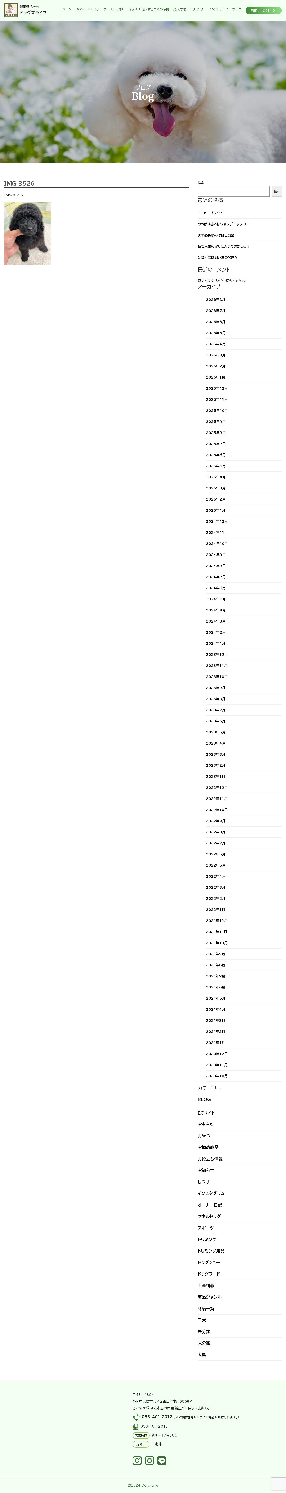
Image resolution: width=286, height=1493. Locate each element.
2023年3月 (215, 754)
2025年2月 (215, 499)
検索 (201, 183)
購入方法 (178, 9)
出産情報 (206, 1285)
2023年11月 (216, 665)
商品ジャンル (210, 1297)
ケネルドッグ (209, 1216)
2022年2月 (215, 898)
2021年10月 (216, 943)
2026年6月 (215, 322)
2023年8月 (215, 699)
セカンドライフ (217, 9)
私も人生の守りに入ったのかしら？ (224, 246)
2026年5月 (215, 333)
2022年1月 (215, 909)
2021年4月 (215, 1009)
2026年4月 (215, 344)
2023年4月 (215, 743)
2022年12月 (217, 787)
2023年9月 (215, 687)
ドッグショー (209, 1262)
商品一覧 (206, 1308)
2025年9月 (215, 421)
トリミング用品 (211, 1251)
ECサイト (206, 1113)
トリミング (196, 9)
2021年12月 (216, 920)
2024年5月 (216, 599)
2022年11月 (216, 798)
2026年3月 (215, 355)
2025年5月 (216, 466)
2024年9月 (215, 554)
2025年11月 (217, 399)
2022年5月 (215, 865)
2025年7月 (215, 443)
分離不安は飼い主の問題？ (218, 257)
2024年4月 (216, 610)
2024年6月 (215, 588)
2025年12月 (217, 388)
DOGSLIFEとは (86, 9)
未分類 (204, 1331)
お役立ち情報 (210, 1159)
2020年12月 (217, 1053)
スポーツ (206, 1228)
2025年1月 (215, 510)
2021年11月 (216, 931)
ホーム (65, 9)
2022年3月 (215, 887)
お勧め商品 (208, 1147)
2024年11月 (217, 532)
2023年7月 (215, 710)
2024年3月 (215, 621)
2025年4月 (216, 477)
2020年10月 (217, 1076)
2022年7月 (215, 843)
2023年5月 (215, 732)
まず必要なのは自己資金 (216, 235)
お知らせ (206, 1170)
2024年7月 (215, 577)
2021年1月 (215, 1042)
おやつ (204, 1136)
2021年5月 (215, 998)
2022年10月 (217, 809)
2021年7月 (215, 976)
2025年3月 (215, 488)
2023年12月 (217, 654)
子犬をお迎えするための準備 (148, 9)
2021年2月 (215, 1031)
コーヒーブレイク (210, 213)
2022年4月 (215, 876)
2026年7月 (215, 310)
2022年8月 (215, 832)
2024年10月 (217, 543)
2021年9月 (215, 954)
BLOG (204, 1099)
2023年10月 (217, 676)
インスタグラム (211, 1193)
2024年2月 (215, 632)
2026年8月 (215, 299)
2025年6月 (215, 455)
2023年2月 (215, 765)
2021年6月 (215, 987)
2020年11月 (216, 1065)
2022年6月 (215, 854)
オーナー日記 (210, 1205)
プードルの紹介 (113, 9)
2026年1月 (215, 377)
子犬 (202, 1320)
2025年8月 (215, 432)
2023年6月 (215, 721)
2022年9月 (215, 821)
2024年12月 (217, 521)
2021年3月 (215, 1020)
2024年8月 (215, 565)
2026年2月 (215, 366)
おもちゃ (206, 1124)
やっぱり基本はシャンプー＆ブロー (223, 224)
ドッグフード (209, 1274)
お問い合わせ (261, 10)
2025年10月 (217, 410)
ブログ (235, 9)
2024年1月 (215, 643)
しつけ (204, 1182)
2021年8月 (215, 965)
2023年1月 (215, 776)
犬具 (202, 1354)
